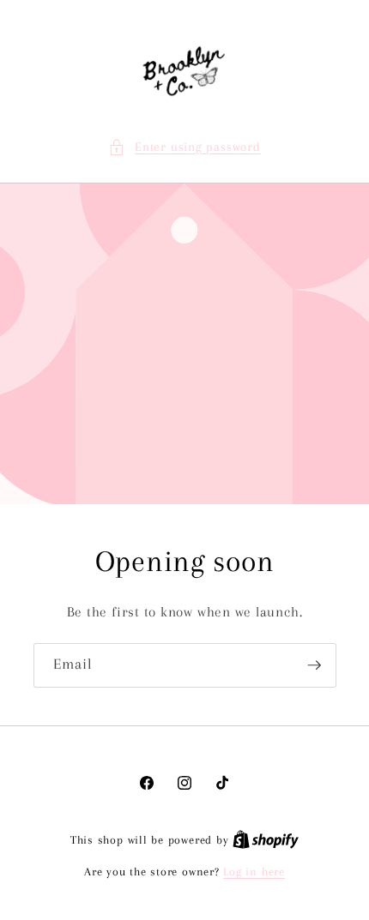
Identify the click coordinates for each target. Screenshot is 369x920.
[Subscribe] (314, 665)
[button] (184, 147)
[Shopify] (266, 839)
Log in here (253, 871)
